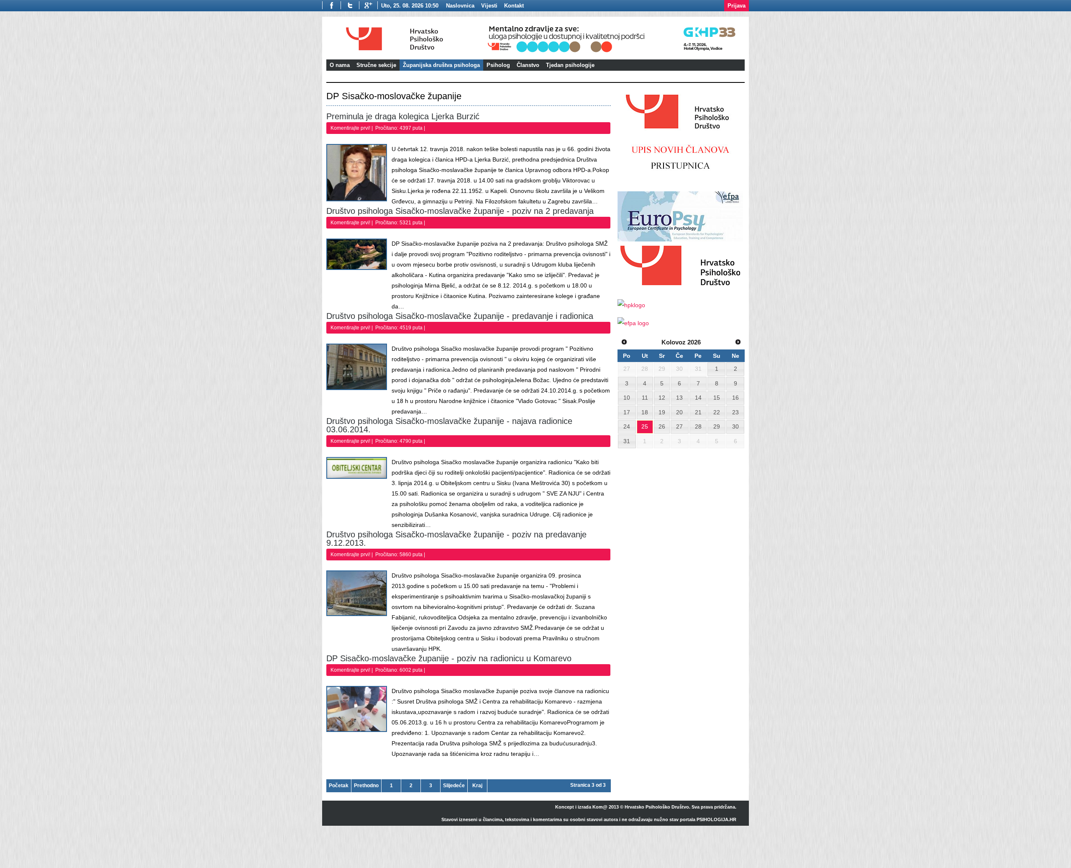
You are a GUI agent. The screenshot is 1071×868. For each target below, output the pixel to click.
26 (661, 426)
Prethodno (366, 785)
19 (661, 412)
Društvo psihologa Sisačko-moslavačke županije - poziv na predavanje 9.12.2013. (456, 538)
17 (626, 412)
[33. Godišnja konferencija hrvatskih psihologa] (615, 53)
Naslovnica (460, 6)
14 (698, 397)
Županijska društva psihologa (441, 65)
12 (661, 397)
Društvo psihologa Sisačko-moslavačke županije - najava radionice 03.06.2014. (449, 425)
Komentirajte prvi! (351, 128)
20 (679, 412)
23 (735, 412)
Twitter (350, 5)
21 (698, 412)
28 (698, 426)
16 (735, 397)
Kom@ (599, 806)
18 (644, 412)
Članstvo (528, 65)
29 (716, 426)
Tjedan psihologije (570, 65)
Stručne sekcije (376, 65)
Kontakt (514, 6)
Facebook (331, 5)
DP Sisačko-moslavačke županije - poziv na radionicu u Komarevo (448, 658)
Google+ (368, 5)
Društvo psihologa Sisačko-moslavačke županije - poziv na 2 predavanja (460, 211)
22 (716, 412)
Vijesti (489, 6)
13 (679, 397)
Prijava (737, 6)
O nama (340, 65)
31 (626, 441)
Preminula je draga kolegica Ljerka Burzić (402, 116)
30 (735, 426)
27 (679, 426)
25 (644, 426)
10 (626, 397)
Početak (338, 785)
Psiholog (498, 65)
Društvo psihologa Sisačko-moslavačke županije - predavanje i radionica (459, 316)
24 (626, 426)
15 (716, 397)
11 (645, 397)
